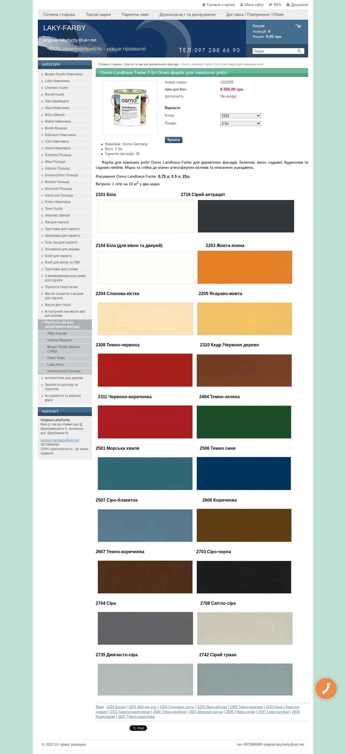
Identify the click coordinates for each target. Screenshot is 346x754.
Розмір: (171, 123)
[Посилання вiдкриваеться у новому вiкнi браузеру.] (130, 134)
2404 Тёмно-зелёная (169, 712)
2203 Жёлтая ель (142, 707)
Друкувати (299, 5)
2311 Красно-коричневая (130, 712)
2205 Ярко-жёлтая (212, 707)
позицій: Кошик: (267, 31)
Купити (174, 140)
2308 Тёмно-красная (246, 707)
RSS (277, 5)
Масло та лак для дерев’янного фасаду (151, 64)
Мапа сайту (254, 5)
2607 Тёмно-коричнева (136, 717)
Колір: (170, 115)
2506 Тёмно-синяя (240, 712)
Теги (99, 707)
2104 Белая (116, 707)
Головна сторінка (221, 5)
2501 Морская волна (206, 712)
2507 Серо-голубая (273, 712)
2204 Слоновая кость (177, 707)
